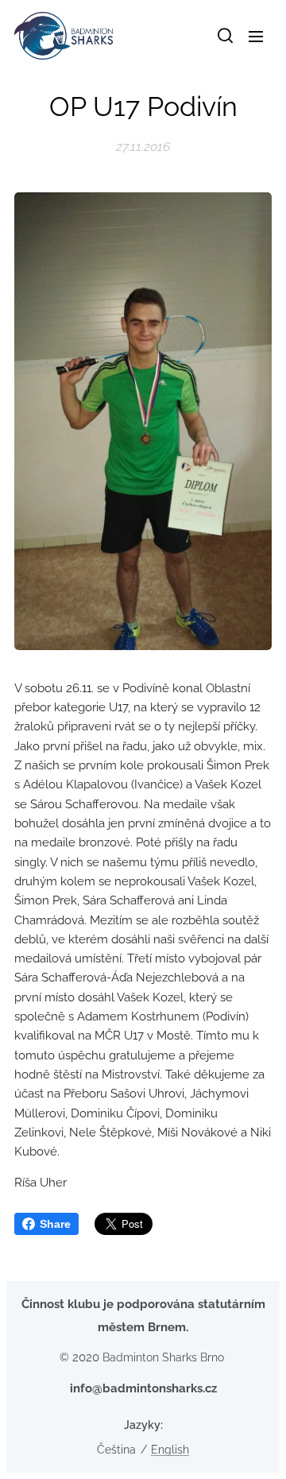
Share (55, 1224)
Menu (256, 36)
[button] (224, 36)
